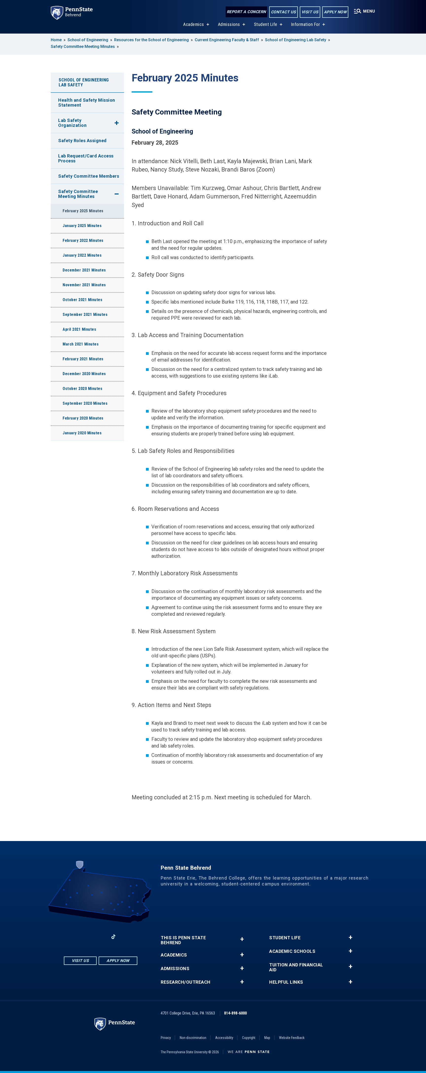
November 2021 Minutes (84, 285)
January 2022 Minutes (82, 255)
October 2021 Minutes (82, 299)
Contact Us (283, 12)
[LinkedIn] (100, 937)
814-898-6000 (235, 1013)
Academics (193, 24)
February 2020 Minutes (83, 418)
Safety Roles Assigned (82, 140)
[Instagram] (87, 937)
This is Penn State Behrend (183, 940)
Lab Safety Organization (72, 123)
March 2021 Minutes (81, 344)
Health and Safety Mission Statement (86, 102)
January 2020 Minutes (82, 433)
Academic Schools (292, 951)
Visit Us (310, 12)
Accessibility (224, 1038)
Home (56, 40)
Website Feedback (291, 1038)
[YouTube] (126, 937)
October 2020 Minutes (82, 388)
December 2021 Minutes (84, 270)
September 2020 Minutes (85, 403)
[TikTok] (113, 937)
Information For (305, 24)
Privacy (166, 1038)
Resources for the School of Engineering (151, 40)
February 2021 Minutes (83, 359)
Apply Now (335, 12)
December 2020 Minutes (84, 373)
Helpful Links (286, 982)
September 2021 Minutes (85, 314)
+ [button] (242, 939)
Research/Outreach (186, 982)
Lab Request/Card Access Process (86, 158)
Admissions (229, 24)
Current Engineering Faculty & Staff (227, 40)
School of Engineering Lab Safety (295, 40)
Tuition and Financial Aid (296, 967)
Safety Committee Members (88, 176)
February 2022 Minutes (83, 240)
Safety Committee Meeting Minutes (83, 46)
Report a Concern (246, 11)
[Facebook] (74, 937)
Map (267, 1038)
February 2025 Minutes (83, 211)
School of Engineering (88, 40)
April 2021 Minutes (79, 329)
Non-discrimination (193, 1038)
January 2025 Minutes (82, 225)
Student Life (265, 24)
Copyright (248, 1038)
